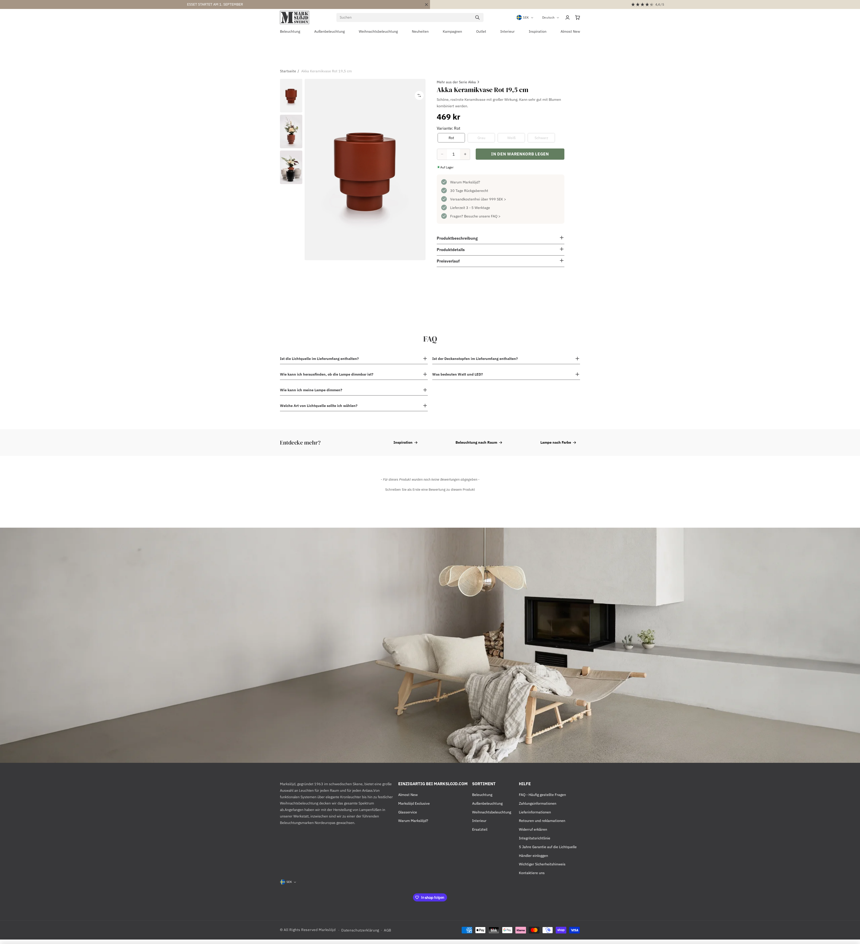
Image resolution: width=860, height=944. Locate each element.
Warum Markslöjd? (465, 182)
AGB (387, 930)
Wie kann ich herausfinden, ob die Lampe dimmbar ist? (326, 374)
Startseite (288, 71)
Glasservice (407, 812)
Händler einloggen (533, 855)
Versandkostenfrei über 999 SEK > (478, 199)
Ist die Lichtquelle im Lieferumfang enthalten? (319, 358)
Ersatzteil (479, 829)
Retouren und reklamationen (542, 820)
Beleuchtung (482, 794)
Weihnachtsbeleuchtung (491, 812)
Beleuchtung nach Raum (476, 442)
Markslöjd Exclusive (414, 803)
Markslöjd (327, 929)
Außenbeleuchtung (487, 803)
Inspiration (403, 442)
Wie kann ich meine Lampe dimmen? (311, 390)
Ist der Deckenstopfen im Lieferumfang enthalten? (475, 358)
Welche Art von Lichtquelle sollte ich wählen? (318, 405)
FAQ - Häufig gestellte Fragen (542, 794)
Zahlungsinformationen (537, 803)
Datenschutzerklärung (360, 930)
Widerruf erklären (533, 829)
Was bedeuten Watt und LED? (457, 374)
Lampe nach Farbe (555, 442)
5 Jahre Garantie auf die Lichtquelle (548, 847)
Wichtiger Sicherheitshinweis (542, 864)
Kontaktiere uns (532, 873)
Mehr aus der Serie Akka (456, 82)
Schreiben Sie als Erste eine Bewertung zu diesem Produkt (430, 489)
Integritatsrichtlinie (534, 838)
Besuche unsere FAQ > (482, 216)
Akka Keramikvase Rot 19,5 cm (326, 71)
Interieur (479, 820)
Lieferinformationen (535, 812)
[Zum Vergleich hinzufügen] (419, 95)
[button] (577, 17)
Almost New (408, 794)
